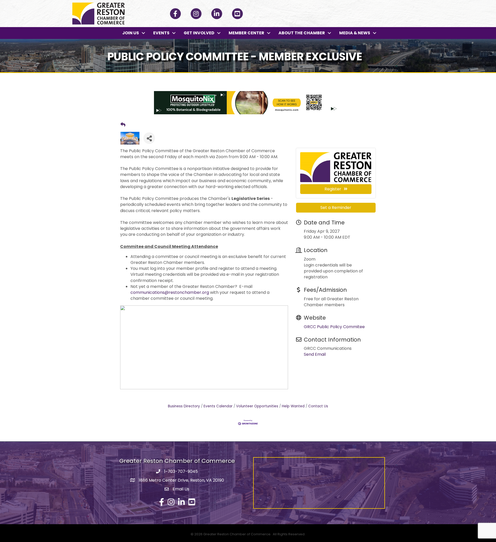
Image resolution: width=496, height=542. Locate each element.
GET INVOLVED (199, 33)
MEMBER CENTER (246, 33)
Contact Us (318, 406)
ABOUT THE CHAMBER (301, 33)
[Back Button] (122, 124)
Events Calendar (218, 406)
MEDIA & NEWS (354, 33)
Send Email (315, 354)
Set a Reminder (335, 208)
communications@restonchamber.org (169, 292)
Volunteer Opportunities (257, 406)
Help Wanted (293, 406)
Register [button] (332, 189)
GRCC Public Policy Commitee (334, 327)
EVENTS (161, 33)
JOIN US (130, 33)
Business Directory (184, 406)
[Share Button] (149, 138)
